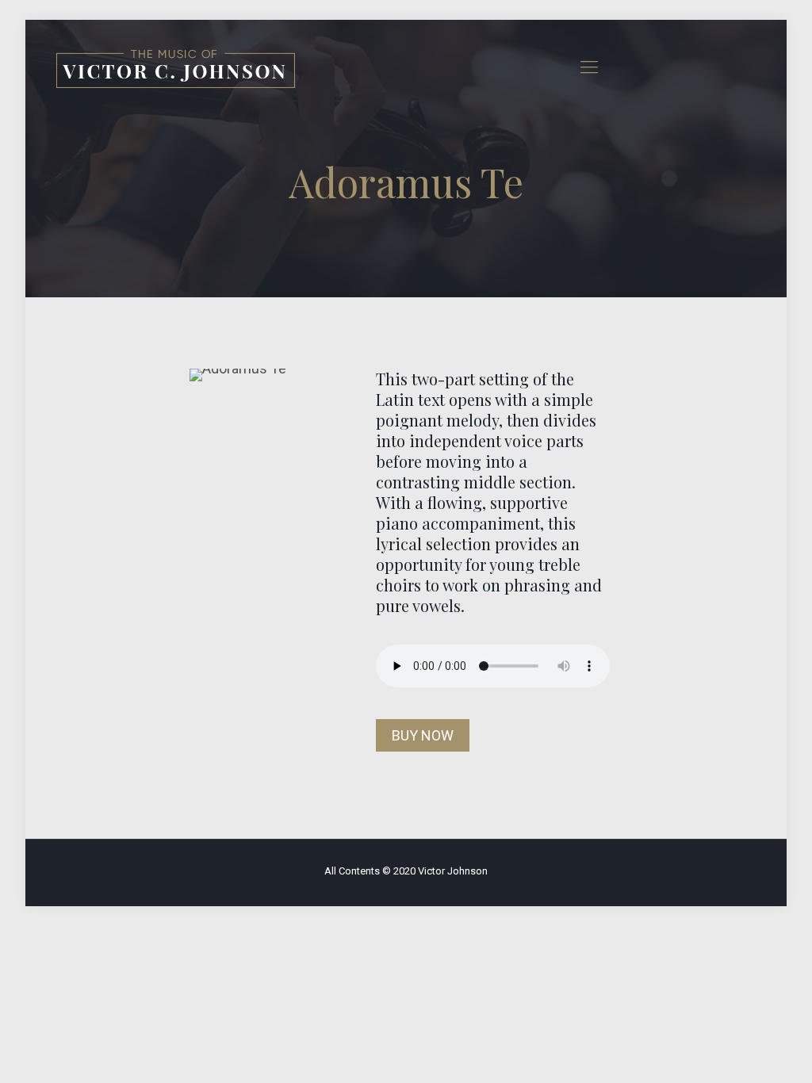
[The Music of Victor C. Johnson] (175, 67)
